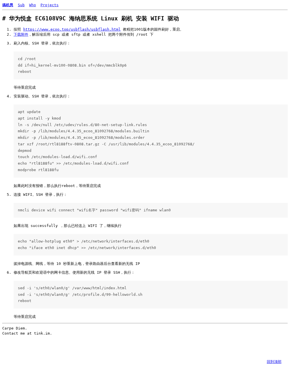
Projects (49, 5)
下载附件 (21, 34)
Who (32, 5)
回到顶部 (274, 362)
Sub (21, 5)
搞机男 (7, 5)
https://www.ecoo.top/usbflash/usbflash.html (72, 29)
